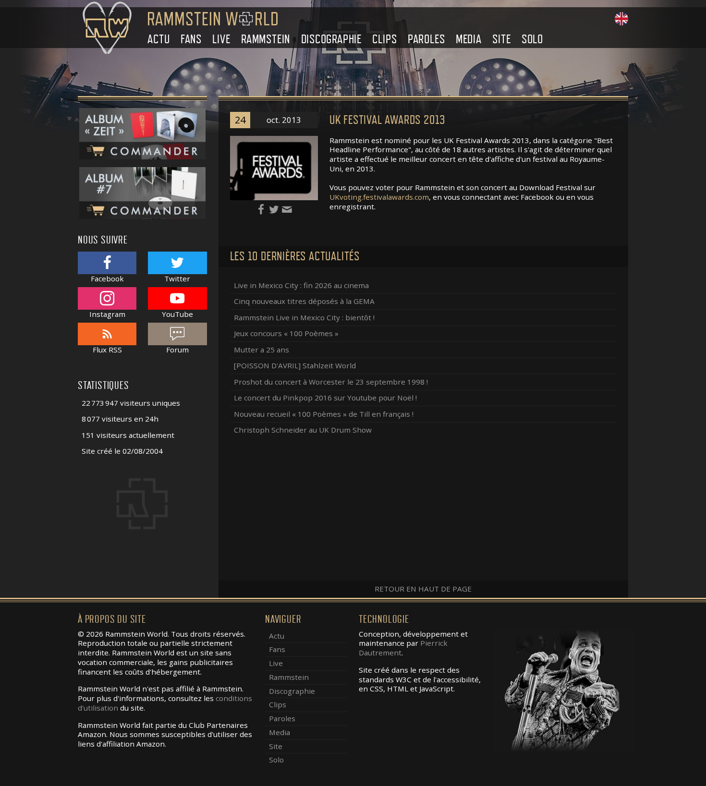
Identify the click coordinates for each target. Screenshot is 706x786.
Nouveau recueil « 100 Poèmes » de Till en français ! (324, 414)
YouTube (177, 313)
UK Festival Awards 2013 (387, 120)
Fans (191, 39)
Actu (158, 39)
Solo (532, 39)
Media (469, 39)
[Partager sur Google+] (286, 209)
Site (501, 39)
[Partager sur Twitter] (274, 209)
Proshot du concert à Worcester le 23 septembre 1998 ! (331, 382)
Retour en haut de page (423, 588)
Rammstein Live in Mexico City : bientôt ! (304, 317)
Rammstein (265, 39)
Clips (384, 39)
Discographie (331, 39)
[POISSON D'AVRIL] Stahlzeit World (295, 365)
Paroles (426, 39)
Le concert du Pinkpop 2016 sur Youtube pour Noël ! (325, 397)
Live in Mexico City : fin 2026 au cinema (301, 285)
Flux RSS (107, 349)
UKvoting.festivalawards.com (379, 197)
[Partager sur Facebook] (262, 209)
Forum (177, 349)
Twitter (177, 278)
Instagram (107, 313)
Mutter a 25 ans (261, 349)
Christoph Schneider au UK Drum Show (303, 430)
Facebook (107, 278)
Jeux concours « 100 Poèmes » (286, 333)
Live (221, 39)
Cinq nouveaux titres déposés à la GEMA (304, 301)
